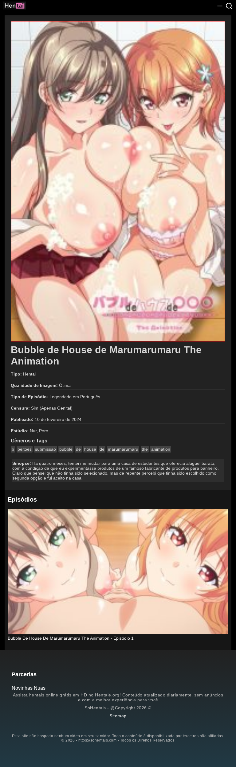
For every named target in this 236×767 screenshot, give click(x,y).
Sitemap (118, 715)
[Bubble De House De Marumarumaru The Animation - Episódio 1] (118, 572)
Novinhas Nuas (28, 688)
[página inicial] (14, 6)
